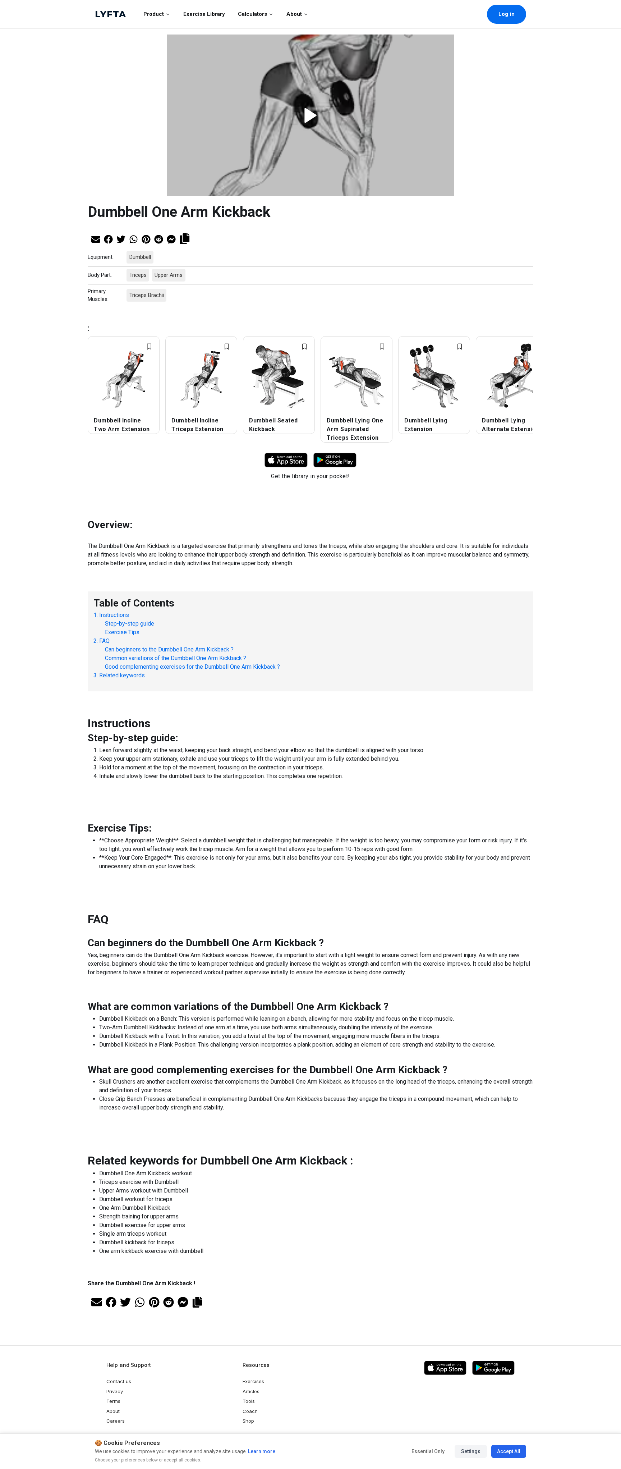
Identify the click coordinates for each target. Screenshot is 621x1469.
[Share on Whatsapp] (133, 238)
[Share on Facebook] (108, 238)
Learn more (261, 1451)
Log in (506, 14)
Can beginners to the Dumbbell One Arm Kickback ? (169, 649)
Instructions (114, 615)
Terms (113, 1401)
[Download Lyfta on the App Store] (445, 1368)
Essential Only (428, 1451)
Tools (249, 1401)
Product (153, 14)
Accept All (508, 1451)
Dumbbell (140, 257)
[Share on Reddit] (158, 238)
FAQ (104, 640)
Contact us (118, 1381)
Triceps (137, 275)
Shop (248, 1421)
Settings (470, 1451)
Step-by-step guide (129, 623)
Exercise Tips (122, 632)
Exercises (253, 1381)
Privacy (114, 1391)
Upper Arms (169, 275)
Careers (115, 1421)
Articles (251, 1391)
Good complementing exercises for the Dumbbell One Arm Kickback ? (192, 666)
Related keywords (122, 675)
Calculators (252, 14)
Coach (250, 1411)
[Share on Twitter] (120, 238)
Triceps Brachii (146, 295)
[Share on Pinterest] (146, 238)
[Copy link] (184, 238)
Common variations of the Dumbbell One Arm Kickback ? (175, 658)
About (294, 14)
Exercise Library (204, 14)
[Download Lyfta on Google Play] (334, 459)
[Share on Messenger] (171, 238)
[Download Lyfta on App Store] (286, 459)
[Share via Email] (95, 238)
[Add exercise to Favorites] (149, 346)
